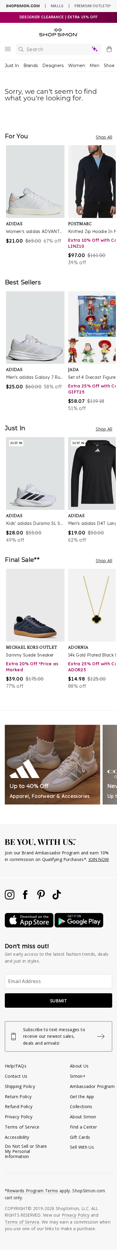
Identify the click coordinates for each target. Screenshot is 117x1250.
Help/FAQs (15, 1066)
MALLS (57, 5)
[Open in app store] (30, 926)
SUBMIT (58, 1000)
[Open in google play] (79, 926)
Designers (53, 65)
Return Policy (18, 1096)
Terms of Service (22, 1127)
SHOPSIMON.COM (23, 6)
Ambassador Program (92, 1086)
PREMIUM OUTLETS (92, 5)
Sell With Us (82, 1147)
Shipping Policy (20, 1086)
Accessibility (17, 1137)
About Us (79, 1066)
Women (76, 65)
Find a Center (83, 1127)
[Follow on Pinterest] (41, 898)
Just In (12, 65)
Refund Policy (18, 1106)
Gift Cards (80, 1137)
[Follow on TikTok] (57, 898)
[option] (37, 205)
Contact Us (16, 1076)
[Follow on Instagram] (10, 898)
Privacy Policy (19, 1117)
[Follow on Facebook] (25, 898)
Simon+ (78, 1076)
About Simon (83, 1117)
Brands (30, 65)
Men (94, 65)
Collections (81, 1106)
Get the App (82, 1096)
